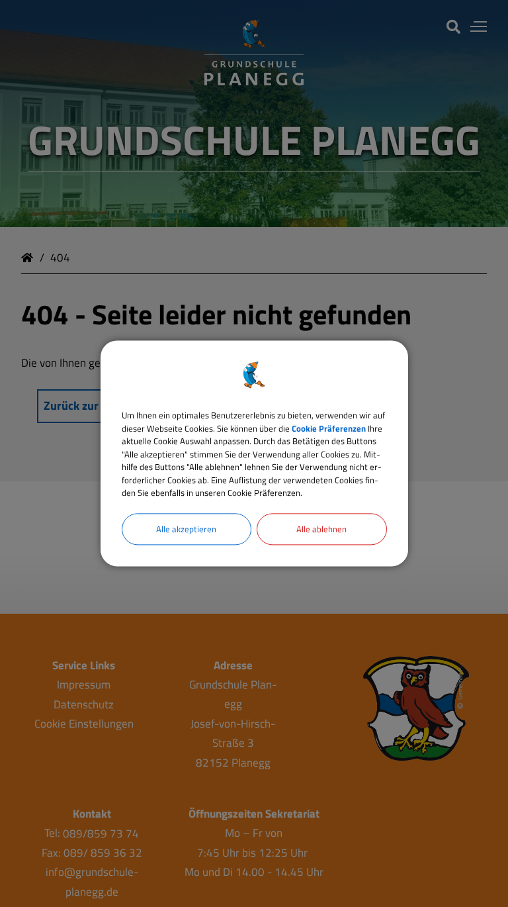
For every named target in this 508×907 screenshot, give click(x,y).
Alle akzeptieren (186, 529)
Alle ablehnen (321, 529)
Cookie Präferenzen (329, 428)
